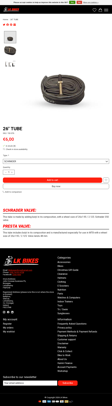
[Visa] (44, 401)
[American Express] (49, 401)
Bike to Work (63, 355)
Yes (72, 2)
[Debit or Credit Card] (71, 401)
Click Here (16, 274)
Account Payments (67, 367)
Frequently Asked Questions (71, 323)
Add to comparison (13, 192)
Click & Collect (64, 351)
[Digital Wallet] (55, 401)
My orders (8, 327)
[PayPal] (66, 401)
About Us (62, 359)
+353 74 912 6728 (16, 272)
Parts (60, 293)
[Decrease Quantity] (6, 172)
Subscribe (68, 383)
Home (5, 19)
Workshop (62, 371)
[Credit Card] (62, 401)
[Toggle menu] (106, 10)
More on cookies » (90, 2)
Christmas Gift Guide (67, 270)
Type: (6, 155)
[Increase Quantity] (12, 172)
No (79, 2)
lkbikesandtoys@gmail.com (20, 270)
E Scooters (63, 285)
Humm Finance (64, 363)
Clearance (62, 274)
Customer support (66, 339)
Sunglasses (63, 313)
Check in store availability (16, 149)
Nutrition (61, 289)
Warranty (61, 347)
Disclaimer (62, 343)
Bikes (60, 266)
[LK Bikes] (11, 9)
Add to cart (52, 180)
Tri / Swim (62, 309)
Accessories (63, 262)
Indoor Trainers (65, 301)
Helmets (61, 278)
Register (7, 323)
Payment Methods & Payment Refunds (77, 331)
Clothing (61, 281)
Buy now (56, 186)
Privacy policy (64, 327)
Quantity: (6, 167)
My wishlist (9, 331)
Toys (59, 305)
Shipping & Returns (67, 335)
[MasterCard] (40, 401)
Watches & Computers (68, 297)
